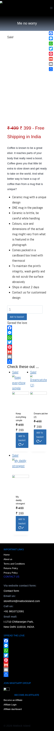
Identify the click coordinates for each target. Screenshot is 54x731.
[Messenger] (27, 332)
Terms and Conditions (14, 563)
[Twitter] (27, 342)
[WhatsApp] (27, 337)
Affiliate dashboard (13, 709)
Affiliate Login (10, 704)
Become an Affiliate (13, 700)
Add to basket (17, 316)
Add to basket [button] (22, 438)
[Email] (27, 356)
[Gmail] (27, 351)
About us (8, 559)
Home (7, 554)
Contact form (11, 590)
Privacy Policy (11, 572)
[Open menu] (51, 8)
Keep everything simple (21, 417)
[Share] (27, 361)
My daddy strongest (20, 500)
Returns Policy (11, 568)
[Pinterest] (27, 347)
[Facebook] (27, 327)
